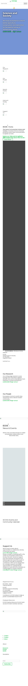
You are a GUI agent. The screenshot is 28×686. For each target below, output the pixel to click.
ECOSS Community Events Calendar (13, 526)
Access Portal (8, 605)
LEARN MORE (7, 32)
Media (4, 651)
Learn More (7, 139)
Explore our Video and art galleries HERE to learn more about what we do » (14, 136)
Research (5, 648)
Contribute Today (10, 598)
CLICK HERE (6, 553)
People (5, 649)
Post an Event (10, 531)
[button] (14, 503)
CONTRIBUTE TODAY (8, 570)
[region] (14, 477)
